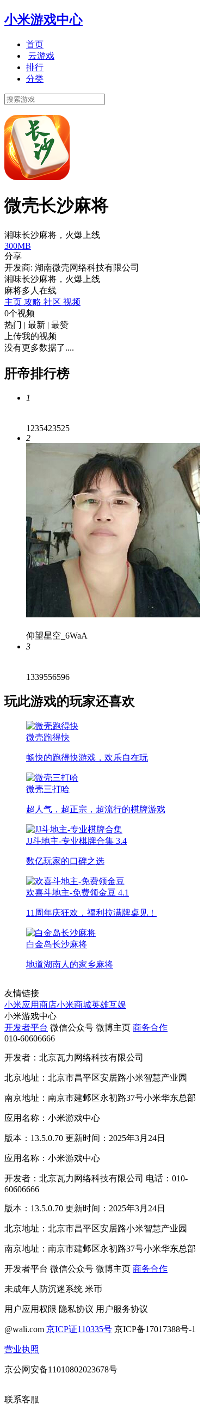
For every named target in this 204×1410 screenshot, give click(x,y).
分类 (35, 78)
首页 (35, 44)
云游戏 (41, 55)
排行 (35, 67)
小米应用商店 (30, 1004)
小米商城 (74, 1004)
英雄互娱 (108, 1004)
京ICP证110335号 (79, 1329)
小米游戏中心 (43, 20)
